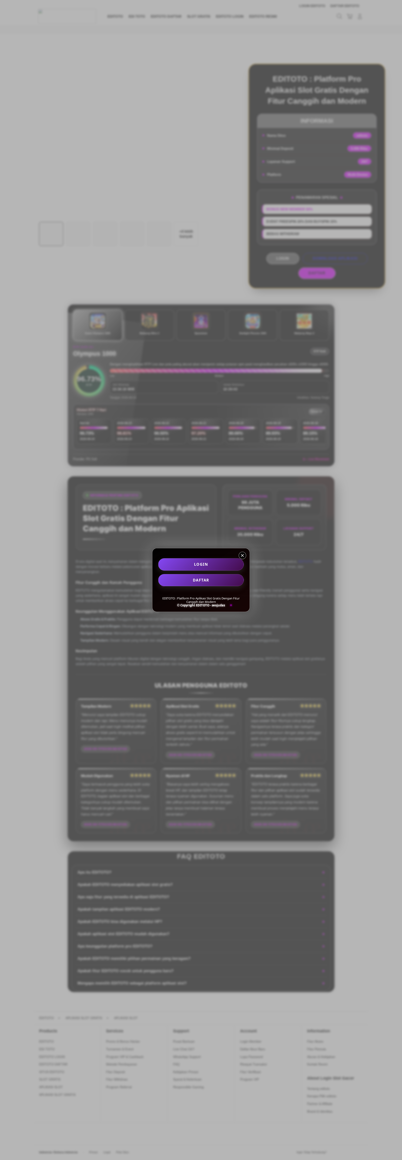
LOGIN (201, 564)
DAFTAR (201, 580)
